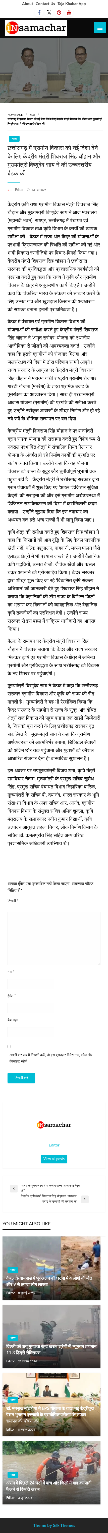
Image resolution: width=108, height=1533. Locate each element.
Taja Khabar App (72, 4)
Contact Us (45, 4)
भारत (32, 115)
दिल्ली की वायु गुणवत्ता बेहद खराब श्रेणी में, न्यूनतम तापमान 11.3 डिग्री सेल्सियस (51, 1349)
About (27, 4)
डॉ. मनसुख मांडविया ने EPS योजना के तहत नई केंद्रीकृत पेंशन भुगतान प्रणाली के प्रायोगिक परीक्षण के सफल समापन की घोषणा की (50, 1415)
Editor (19, 190)
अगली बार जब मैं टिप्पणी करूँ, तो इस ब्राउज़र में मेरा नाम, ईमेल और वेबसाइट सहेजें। (51, 1058)
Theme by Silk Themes (54, 1525)
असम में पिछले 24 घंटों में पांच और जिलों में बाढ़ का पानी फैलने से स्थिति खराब (48, 1486)
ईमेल (12, 996)
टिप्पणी (13, 901)
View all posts (54, 1159)
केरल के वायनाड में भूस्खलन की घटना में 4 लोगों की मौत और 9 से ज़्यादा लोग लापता (49, 1281)
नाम (11, 972)
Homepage (15, 115)
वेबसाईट (13, 1020)
